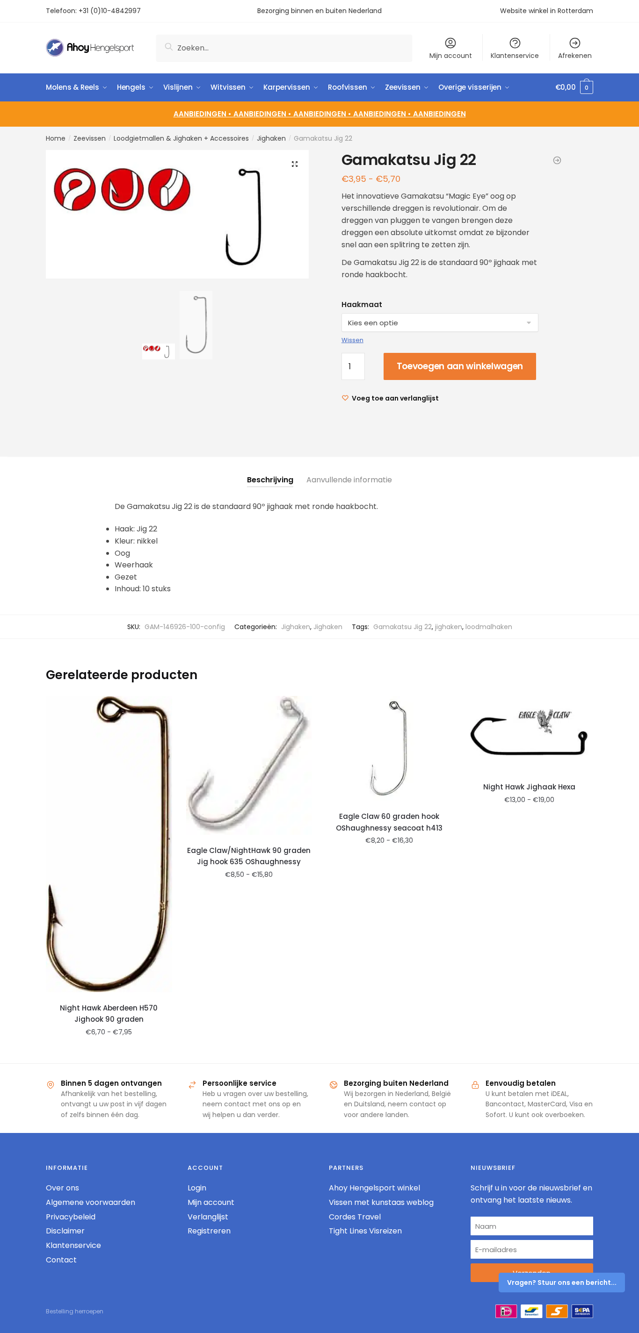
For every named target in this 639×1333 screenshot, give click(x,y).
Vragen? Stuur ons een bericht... (562, 1282)
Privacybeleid (70, 1216)
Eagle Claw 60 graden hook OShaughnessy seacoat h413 (389, 821)
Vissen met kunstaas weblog (381, 1202)
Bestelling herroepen (74, 1311)
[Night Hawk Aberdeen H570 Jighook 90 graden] (109, 844)
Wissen (352, 340)
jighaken (448, 626)
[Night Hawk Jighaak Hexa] (529, 734)
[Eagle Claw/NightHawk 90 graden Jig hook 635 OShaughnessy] (249, 765)
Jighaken (271, 138)
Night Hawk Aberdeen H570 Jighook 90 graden (109, 1013)
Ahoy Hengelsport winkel (374, 1187)
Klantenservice (515, 55)
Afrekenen (575, 55)
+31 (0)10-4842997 (111, 10)
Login (197, 1187)
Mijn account (450, 55)
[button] (294, 164)
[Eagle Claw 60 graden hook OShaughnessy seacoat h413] (389, 748)
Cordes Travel (355, 1216)
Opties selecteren (109, 1052)
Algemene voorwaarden (90, 1202)
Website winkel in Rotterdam (546, 10)
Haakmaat (361, 304)
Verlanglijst (208, 1216)
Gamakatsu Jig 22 (402, 626)
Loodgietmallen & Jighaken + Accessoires (181, 138)
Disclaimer (65, 1231)
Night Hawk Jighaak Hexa (529, 787)
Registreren (209, 1231)
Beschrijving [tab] (270, 479)
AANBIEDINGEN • (263, 114)
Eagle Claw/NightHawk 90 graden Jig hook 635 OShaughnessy (249, 856)
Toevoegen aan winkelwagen (460, 366)
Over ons (62, 1187)
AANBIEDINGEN (439, 114)
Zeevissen (89, 138)
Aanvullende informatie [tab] (349, 479)
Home (55, 138)
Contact (61, 1259)
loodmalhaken (488, 626)
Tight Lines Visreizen (365, 1231)
